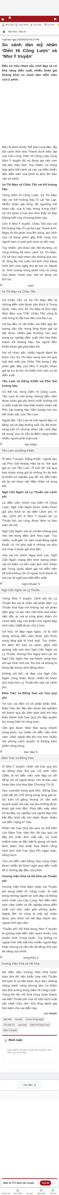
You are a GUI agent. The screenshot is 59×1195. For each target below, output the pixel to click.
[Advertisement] (29, 111)
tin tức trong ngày (34, 1019)
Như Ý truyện (10, 1030)
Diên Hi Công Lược (39, 1024)
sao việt (7, 1019)
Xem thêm (28, 1085)
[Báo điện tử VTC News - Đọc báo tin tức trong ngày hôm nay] (19, 19)
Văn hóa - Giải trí (17, 31)
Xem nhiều (23, 25)
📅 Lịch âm (49, 25)
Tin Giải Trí (9, 1024)
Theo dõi (45, 1183)
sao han (22, 1024)
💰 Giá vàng (35, 25)
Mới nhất (9, 25)
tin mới (18, 1019)
